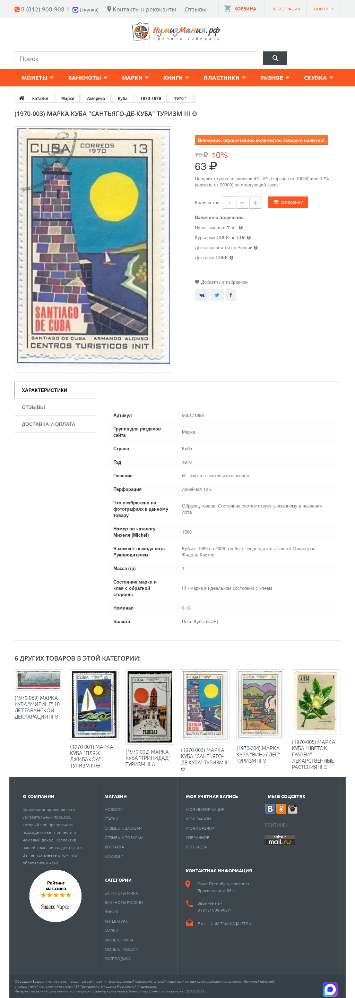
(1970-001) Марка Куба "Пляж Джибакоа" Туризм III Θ (91, 756)
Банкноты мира (121, 893)
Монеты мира (119, 939)
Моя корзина (200, 828)
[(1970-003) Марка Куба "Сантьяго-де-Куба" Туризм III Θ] (205, 706)
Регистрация (285, 8)
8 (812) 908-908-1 (45, 8)
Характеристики (44, 389)
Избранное (197, 837)
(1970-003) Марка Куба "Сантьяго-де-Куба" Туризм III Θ (205, 759)
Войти (321, 8)
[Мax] (76, 8)
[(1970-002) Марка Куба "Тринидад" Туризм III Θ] (149, 707)
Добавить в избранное (224, 281)
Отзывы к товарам (124, 837)
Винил (111, 911)
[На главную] (21, 98)
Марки (132, 77)
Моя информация (205, 809)
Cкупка (315, 77)
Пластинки (222, 77)
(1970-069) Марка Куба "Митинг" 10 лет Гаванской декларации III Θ (37, 707)
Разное (271, 77)
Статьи (111, 818)
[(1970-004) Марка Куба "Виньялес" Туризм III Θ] (260, 705)
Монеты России (121, 949)
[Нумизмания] (176, 31)
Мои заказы (198, 818)
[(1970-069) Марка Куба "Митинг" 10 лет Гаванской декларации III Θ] (39, 680)
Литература (116, 921)
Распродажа (118, 958)
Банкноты (84, 77)
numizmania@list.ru (231, 923)
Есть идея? (196, 846)
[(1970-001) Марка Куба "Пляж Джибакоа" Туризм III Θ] (94, 704)
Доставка (114, 846)
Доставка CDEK (211, 257)
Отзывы (195, 8)
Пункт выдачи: (210, 227)
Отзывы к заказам (123, 828)
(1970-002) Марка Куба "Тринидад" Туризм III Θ (148, 758)
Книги (173, 77)
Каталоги (114, 856)
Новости (114, 809)
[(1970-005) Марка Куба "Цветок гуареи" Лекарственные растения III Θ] (316, 702)
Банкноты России (124, 902)
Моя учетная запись (212, 796)
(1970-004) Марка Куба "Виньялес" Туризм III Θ (258, 754)
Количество (207, 202)
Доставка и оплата (48, 423)
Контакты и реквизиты (144, 8)
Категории (118, 880)
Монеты (34, 77)
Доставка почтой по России (223, 247)
